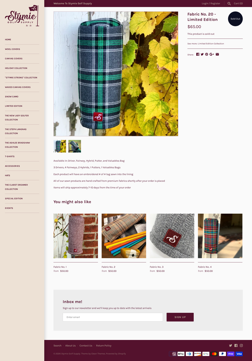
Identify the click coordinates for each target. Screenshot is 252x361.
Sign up (180, 317)
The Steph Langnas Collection (16, 131)
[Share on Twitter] (202, 54)
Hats (7, 175)
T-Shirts (10, 156)
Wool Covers (12, 49)
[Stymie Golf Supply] (22, 15)
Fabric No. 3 (156, 266)
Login (205, 3)
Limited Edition (13, 106)
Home (8, 39)
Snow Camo (11, 96)
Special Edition (14, 198)
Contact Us (86, 345)
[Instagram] (241, 346)
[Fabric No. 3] (172, 236)
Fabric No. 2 (108, 266)
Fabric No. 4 (205, 266)
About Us (70, 345)
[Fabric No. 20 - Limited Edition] (116, 74)
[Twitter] (230, 346)
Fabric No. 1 (60, 266)
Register (215, 3)
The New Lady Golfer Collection (17, 117)
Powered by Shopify (116, 353)
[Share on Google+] (212, 54)
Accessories (12, 166)
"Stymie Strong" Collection (21, 77)
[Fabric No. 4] (220, 236)
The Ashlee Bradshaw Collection (17, 144)
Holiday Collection (16, 68)
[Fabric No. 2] (124, 236)
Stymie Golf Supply (70, 353)
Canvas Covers (14, 58)
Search (57, 345)
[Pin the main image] (206, 54)
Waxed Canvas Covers (18, 87)
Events (9, 208)
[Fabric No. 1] (75, 236)
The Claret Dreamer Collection (16, 187)
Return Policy (103, 345)
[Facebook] (235, 346)
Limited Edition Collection (211, 43)
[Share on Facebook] (197, 54)
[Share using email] (217, 54)
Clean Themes (98, 353)
